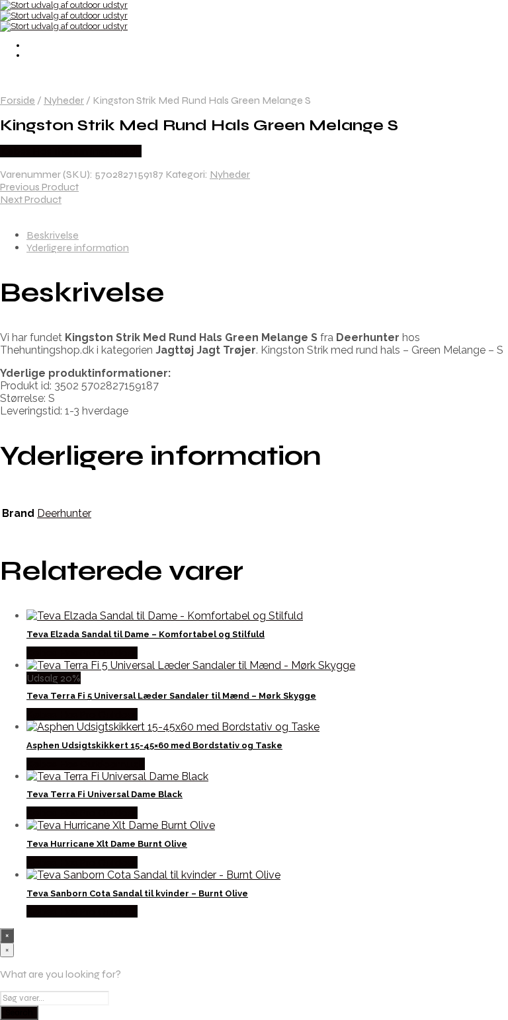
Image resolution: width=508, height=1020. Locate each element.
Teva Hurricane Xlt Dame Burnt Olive (106, 844)
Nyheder (64, 100)
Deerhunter (64, 513)
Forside (17, 100)
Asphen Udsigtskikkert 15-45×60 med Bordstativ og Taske (154, 745)
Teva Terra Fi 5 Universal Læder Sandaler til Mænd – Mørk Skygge (171, 696)
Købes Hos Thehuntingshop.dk (71, 151)
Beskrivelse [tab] (52, 235)
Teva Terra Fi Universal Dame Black (104, 794)
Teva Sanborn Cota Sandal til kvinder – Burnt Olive (137, 893)
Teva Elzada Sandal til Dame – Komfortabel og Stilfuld (145, 634)
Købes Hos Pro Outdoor (82, 653)
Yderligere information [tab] (77, 247)
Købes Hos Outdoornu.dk (85, 764)
